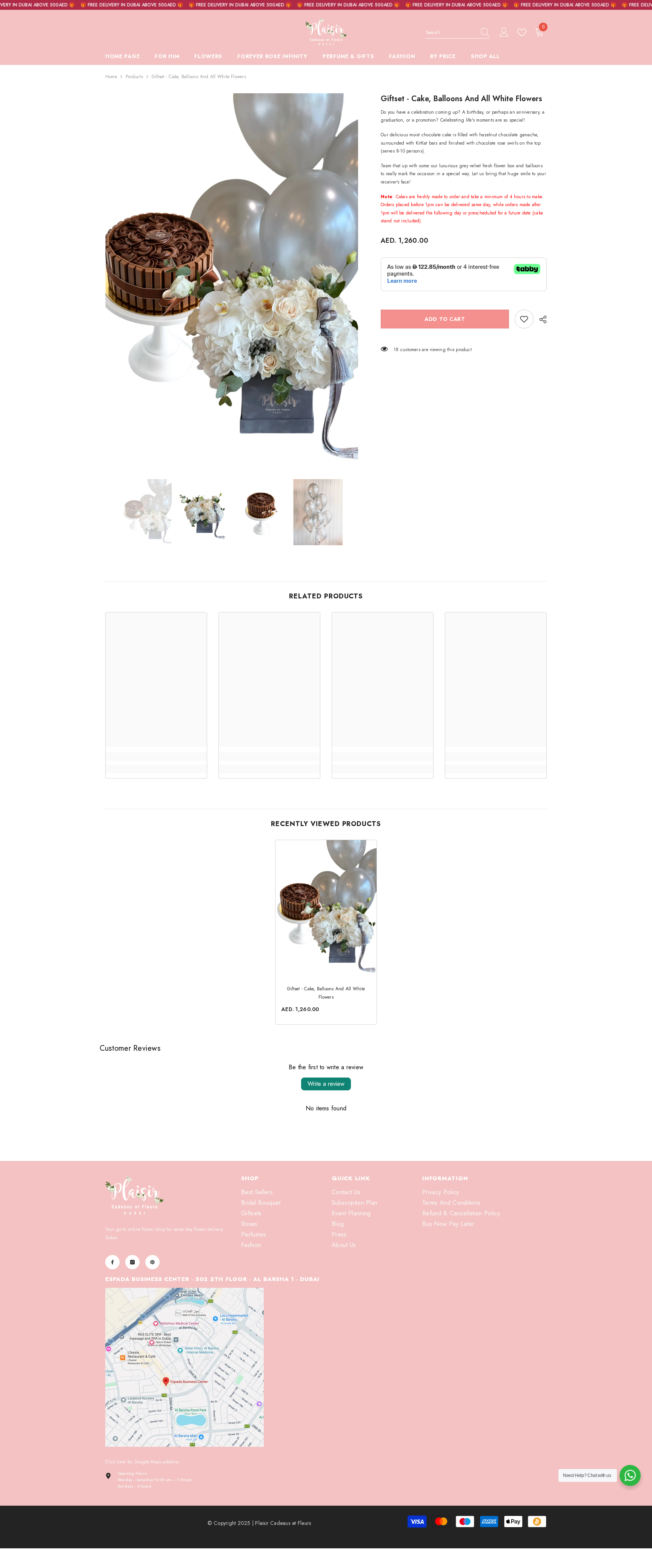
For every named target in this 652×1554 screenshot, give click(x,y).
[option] (231, 280)
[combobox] (451, 32)
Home (111, 76)
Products (134, 76)
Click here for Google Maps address (142, 1461)
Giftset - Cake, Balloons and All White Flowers (326, 993)
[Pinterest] (152, 1262)
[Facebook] (112, 1262)
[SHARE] (540, 319)
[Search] (458, 33)
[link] (524, 319)
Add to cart (444, 319)
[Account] (504, 32)
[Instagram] (132, 1262)
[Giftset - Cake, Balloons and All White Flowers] (326, 907)
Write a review (326, 1083)
